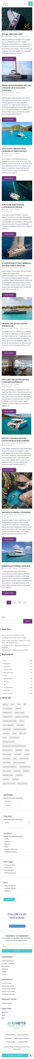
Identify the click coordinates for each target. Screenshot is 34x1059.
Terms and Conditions (21, 1038)
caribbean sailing (19, 712)
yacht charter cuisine (19, 762)
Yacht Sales (7, 690)
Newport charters (7, 750)
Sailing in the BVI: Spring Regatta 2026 (13, 635)
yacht (15, 758)
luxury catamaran (14, 737)
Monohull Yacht (9, 870)
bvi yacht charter (7, 708)
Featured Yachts (8, 672)
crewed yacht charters (19, 729)
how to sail (22, 733)
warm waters (6, 758)
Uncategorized (8, 687)
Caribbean (7, 663)
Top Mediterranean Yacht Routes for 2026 (14, 638)
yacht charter (6, 762)
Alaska (7, 839)
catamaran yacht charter (9, 721)
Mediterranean (8, 678)
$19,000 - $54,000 (10, 886)
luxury (4, 737)
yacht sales (19, 775)
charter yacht (6, 729)
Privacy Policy (10, 1042)
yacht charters (7, 771)
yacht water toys (22, 783)
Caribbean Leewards (11, 852)
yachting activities (8, 775)
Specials (6, 681)
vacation (26, 754)
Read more (9, 59)
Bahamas (5, 704)
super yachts (17, 754)
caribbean (18, 708)
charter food (20, 725)
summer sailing (7, 754)
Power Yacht (8, 867)
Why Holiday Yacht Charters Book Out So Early (15, 650)
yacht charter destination (9, 766)
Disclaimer (8, 1038)
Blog (16, 36)
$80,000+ (8, 891)
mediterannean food (8, 741)
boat (19, 704)
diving (14, 733)
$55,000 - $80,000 (10, 888)
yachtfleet (26, 771)
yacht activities (24, 758)
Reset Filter (9, 899)
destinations (6, 733)
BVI (24, 704)
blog (13, 704)
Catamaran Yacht (10, 865)
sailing (27, 750)
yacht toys (15, 779)
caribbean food (7, 712)
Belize (6, 846)
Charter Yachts (8, 669)
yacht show (6, 779)
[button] (30, 3)
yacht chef (17, 771)
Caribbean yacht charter (21, 716)
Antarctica (8, 841)
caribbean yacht (7, 716)
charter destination (8, 725)
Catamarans (22, 443)
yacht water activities (8, 783)
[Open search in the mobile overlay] (25, 4)
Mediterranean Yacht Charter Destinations (14, 746)
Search (4, 617)
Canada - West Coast (11, 849)
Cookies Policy (23, 1042)
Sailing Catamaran (10, 873)
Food (5, 675)
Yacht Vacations (8, 693)
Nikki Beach (19, 750)
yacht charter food (25, 766)
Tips (5, 684)
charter (22, 721)
